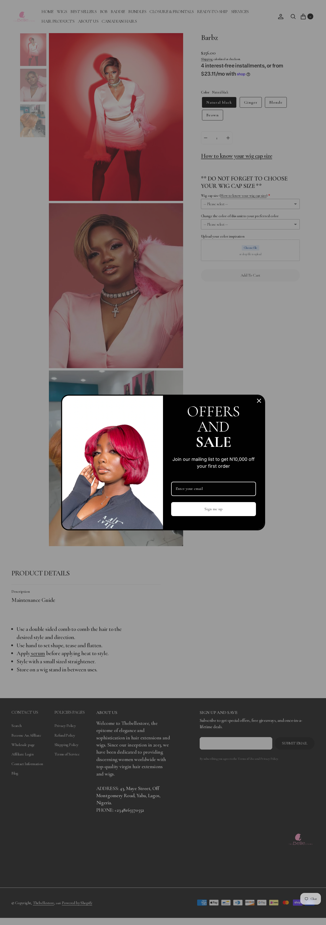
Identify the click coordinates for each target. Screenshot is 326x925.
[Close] (259, 401)
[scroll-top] (316, 915)
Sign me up (214, 509)
